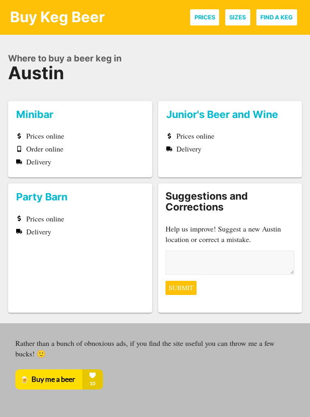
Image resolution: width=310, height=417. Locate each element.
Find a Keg (276, 17)
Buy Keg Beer (57, 17)
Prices (205, 17)
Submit (181, 287)
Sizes (237, 17)
